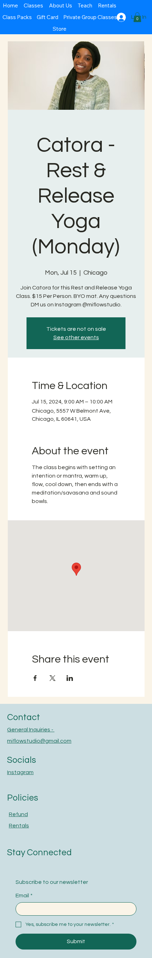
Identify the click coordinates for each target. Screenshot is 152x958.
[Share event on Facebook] (35, 678)
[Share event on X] (52, 678)
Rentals (19, 825)
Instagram (20, 772)
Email (24, 895)
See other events (76, 337)
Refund (18, 814)
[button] (137, 17)
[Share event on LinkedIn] (69, 678)
